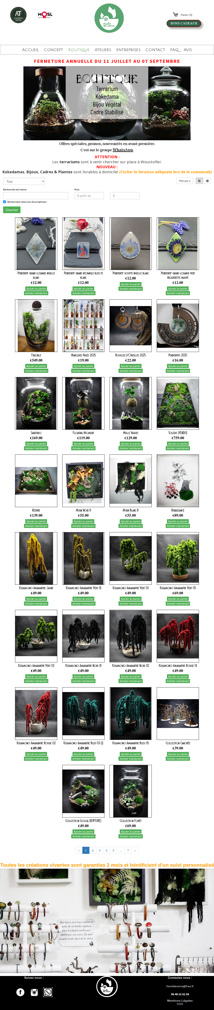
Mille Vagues (130, 433)
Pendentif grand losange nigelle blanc (36, 275)
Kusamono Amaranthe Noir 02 (130, 665)
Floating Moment (83, 433)
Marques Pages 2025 (83, 355)
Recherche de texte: (15, 189)
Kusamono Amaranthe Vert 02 (36, 665)
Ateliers (103, 50)
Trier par (184, 180)
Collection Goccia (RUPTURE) (83, 821)
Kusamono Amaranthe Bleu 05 (130, 743)
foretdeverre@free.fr (180, 986)
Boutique (79, 50)
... (121, 850)
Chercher (12, 210)
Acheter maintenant (36, 293)
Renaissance (177, 510)
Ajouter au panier (36, 288)
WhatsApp (123, 149)
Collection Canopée (178, 743)
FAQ (174, 50)
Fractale (36, 355)
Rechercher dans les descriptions (27, 201)
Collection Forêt (130, 821)
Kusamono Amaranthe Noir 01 (83, 665)
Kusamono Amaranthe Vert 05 (178, 588)
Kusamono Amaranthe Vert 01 (83, 588)
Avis (188, 50)
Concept (53, 50)
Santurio (36, 433)
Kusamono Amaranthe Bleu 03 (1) (83, 743)
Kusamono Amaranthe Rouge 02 (36, 743)
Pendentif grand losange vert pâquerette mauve (178, 275)
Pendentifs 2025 (177, 355)
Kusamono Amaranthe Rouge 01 (178, 665)
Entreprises (128, 50)
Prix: (77, 189)
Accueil (30, 50)
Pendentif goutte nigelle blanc (131, 273)
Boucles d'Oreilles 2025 (130, 355)
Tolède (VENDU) (177, 433)
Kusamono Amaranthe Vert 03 (131, 588)
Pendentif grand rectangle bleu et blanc (83, 275)
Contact (155, 50)
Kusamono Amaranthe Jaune (36, 588)
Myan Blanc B (131, 510)
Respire (36, 510)
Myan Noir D (83, 510)
